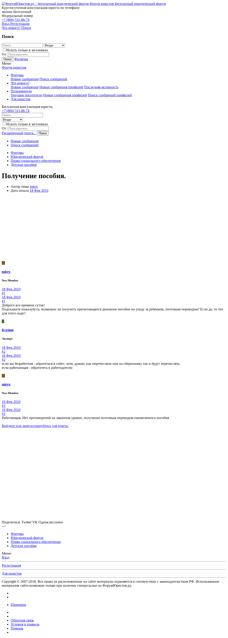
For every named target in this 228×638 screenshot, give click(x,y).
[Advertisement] (114, 227)
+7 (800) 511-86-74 (15, 20)
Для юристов (21, 99)
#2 (3, 351)
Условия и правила (25, 624)
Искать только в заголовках (27, 50)
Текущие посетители (26, 95)
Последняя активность (101, 87)
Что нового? (20, 83)
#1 (3, 293)
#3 (3, 406)
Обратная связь (22, 620)
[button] (6, 63)
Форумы (17, 75)
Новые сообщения (25, 79)
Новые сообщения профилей (61, 87)
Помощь (17, 628)
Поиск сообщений (53, 79)
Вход (5, 557)
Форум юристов (14, 67)
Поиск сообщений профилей (110, 95)
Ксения (8, 330)
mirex (34, 186)
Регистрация (11, 565)
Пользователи (21, 91)
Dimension (18, 605)
